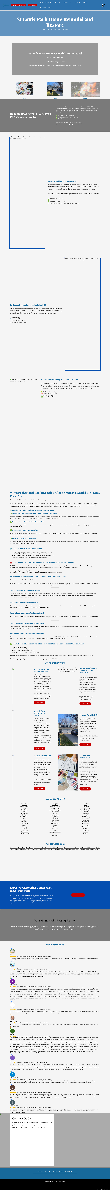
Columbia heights (55, 810)
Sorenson (82, 849)
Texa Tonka (29, 848)
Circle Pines (24, 823)
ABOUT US (48, 2)
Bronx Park (21, 848)
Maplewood (55, 820)
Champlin (55, 803)
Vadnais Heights (85, 810)
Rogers (55, 827)
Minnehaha (89, 849)
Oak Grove (55, 828)
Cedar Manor (38, 848)
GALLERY (84, 2)
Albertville (55, 805)
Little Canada (55, 818)
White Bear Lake (24, 833)
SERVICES (57, 2)
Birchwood (91, 848)
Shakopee (55, 835)
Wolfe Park (14, 848)
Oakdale (55, 822)
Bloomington (85, 827)
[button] (18, 5)
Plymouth (55, 817)
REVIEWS (77, 2)
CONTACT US (56, 1171)
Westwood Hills (47, 848)
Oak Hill (49, 849)
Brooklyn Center (55, 806)
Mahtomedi (85, 820)
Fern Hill (19, 849)
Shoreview (24, 830)
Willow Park (31, 849)
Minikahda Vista (58, 848)
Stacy (85, 805)
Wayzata (85, 833)
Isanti (24, 818)
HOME (41, 2)
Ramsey (24, 827)
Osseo (55, 830)
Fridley (24, 815)
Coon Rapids (24, 806)
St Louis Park (85, 808)
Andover (24, 805)
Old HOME (40, 1171)
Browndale (67, 848)
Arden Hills (24, 832)
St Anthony (85, 818)
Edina (55, 813)
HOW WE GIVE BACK (45, 8)
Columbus (85, 823)
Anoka (24, 825)
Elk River (24, 828)
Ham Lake (24, 803)
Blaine (24, 808)
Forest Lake (24, 813)
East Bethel (24, 810)
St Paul (55, 833)
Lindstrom (85, 822)
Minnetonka (85, 830)
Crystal (85, 815)
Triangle (63, 849)
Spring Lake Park (55, 832)
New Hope (85, 813)
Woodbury (85, 811)
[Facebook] (102, 4)
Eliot (45, 849)
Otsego (55, 825)
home (22, 1127)
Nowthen (86, 825)
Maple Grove (55, 815)
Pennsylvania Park (72, 849)
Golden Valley (85, 817)
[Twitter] (102, 6)
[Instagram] (104, 4)
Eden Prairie (55, 811)
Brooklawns (75, 848)
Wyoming (85, 806)
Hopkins (85, 832)
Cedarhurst (56, 849)
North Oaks (55, 823)
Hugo (24, 820)
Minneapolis (85, 803)
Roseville (24, 811)
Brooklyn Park (55, 808)
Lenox (24, 849)
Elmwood (96, 849)
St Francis (24, 822)
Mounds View (24, 817)
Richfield (85, 828)
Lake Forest (39, 849)
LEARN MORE (39, 702)
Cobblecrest (84, 848)
